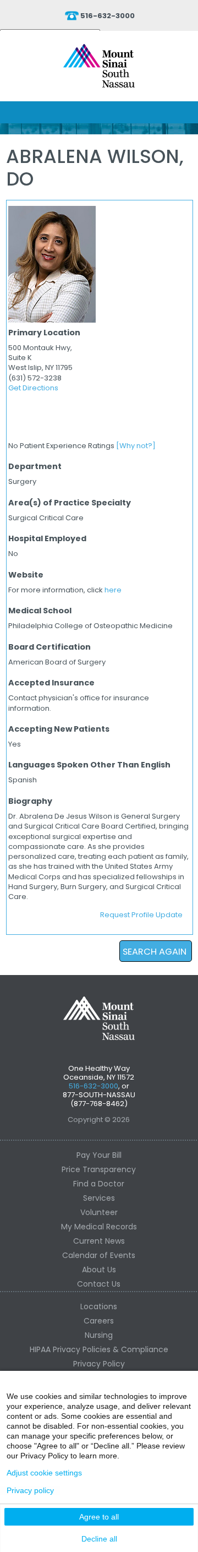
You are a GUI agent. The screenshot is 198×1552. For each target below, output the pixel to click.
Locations (98, 1306)
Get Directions (33, 388)
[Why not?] (136, 445)
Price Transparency (99, 1169)
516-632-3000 (107, 15)
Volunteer (99, 1212)
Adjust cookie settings (44, 1472)
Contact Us (98, 1283)
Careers (99, 1320)
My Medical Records (99, 1226)
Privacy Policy (99, 1363)
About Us (99, 1269)
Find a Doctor (98, 1183)
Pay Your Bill (99, 1155)
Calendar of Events (98, 1255)
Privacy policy (30, 1490)
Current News (99, 1240)
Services (99, 1198)
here (113, 590)
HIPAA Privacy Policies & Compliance (99, 1349)
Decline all (99, 1538)
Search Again (154, 951)
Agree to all (99, 1516)
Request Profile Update (141, 915)
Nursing (99, 1335)
